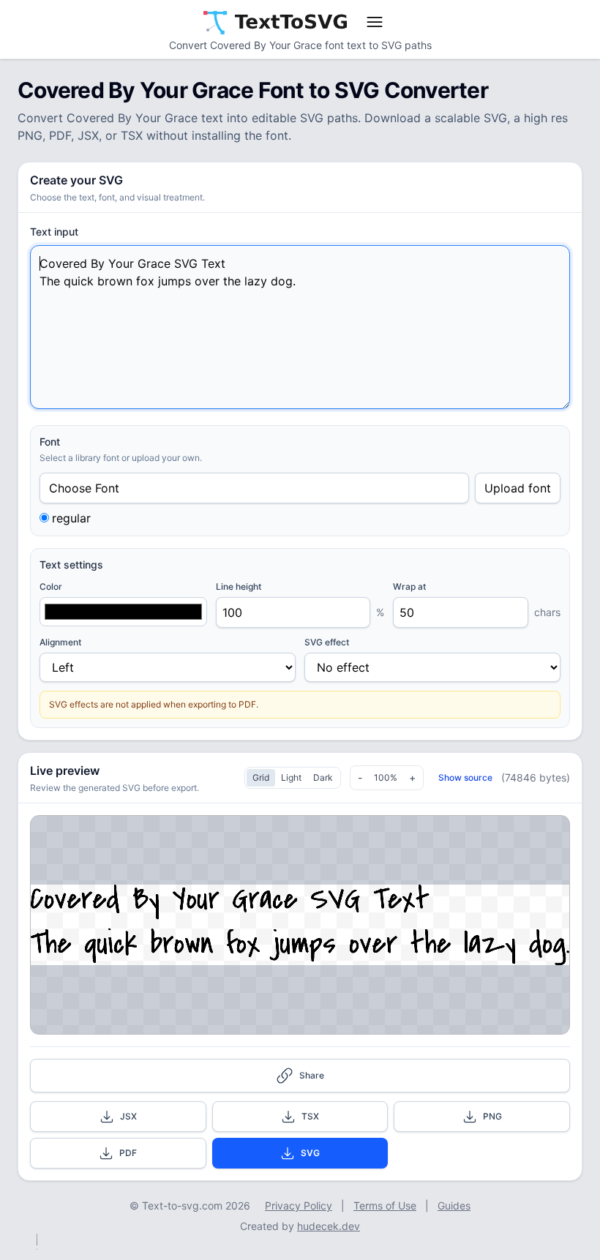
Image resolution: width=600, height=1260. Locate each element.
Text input (54, 231)
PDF (128, 1152)
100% (385, 777)
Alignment (60, 642)
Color (51, 586)
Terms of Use (384, 1205)
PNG (492, 1116)
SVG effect (326, 642)
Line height (238, 586)
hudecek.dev (328, 1226)
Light (291, 777)
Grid (260, 777)
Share (311, 1075)
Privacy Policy (298, 1205)
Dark (323, 777)
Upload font (517, 488)
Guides (454, 1205)
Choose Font (84, 488)
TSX (310, 1116)
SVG (310, 1152)
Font (50, 441)
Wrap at (409, 586)
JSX (128, 1116)
